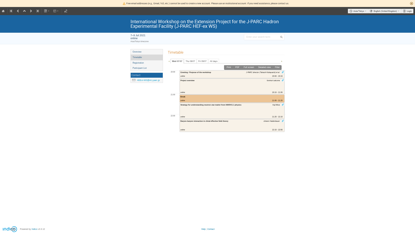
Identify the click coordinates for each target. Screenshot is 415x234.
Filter (277, 67)
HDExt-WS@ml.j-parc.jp (148, 80)
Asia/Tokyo (358, 11)
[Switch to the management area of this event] (66, 11)
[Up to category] (24, 11)
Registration (138, 63)
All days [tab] (214, 61)
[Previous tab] (169, 61)
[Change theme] (56, 11)
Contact (211, 229)
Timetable (137, 57)
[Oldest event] (11, 11)
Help (203, 229)
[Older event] (18, 11)
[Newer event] (31, 11)
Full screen (249, 67)
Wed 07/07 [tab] (177, 61)
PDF (237, 67)
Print (229, 67)
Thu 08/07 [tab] (190, 61)
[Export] (47, 11)
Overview (137, 52)
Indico (34, 229)
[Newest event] (37, 11)
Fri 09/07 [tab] (202, 61)
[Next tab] (281, 61)
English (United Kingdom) (385, 11)
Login (409, 11)
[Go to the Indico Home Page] (3, 11)
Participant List (140, 68)
